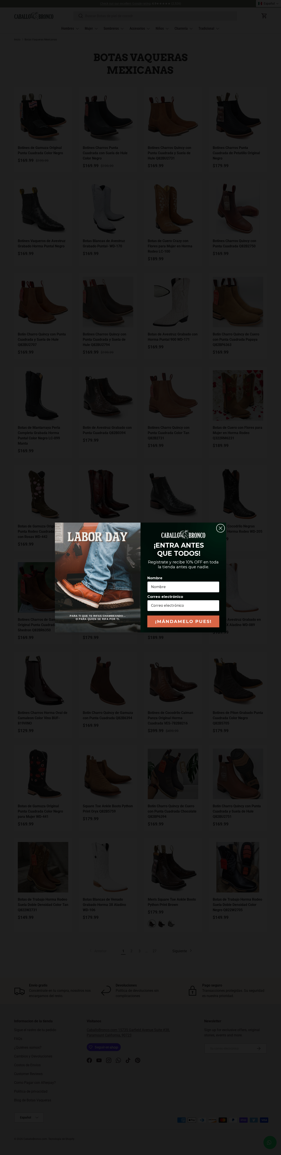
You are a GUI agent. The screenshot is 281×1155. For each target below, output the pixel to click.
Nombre (154, 578)
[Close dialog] (220, 528)
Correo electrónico (165, 597)
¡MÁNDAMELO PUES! (183, 621)
